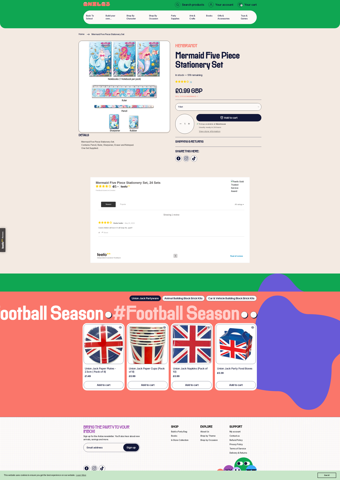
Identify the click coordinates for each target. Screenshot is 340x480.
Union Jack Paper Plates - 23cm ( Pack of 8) (100, 370)
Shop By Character (131, 17)
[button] (189, 4)
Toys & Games (244, 17)
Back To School (90, 17)
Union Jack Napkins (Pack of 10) (190, 370)
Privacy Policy (236, 444)
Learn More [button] (81, 475)
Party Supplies (175, 17)
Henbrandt (186, 46)
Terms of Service (238, 448)
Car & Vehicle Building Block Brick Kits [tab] (231, 298)
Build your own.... (110, 17)
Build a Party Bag (179, 431)
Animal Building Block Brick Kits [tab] (183, 298)
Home (81, 34)
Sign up (131, 447)
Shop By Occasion (153, 17)
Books (209, 15)
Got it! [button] (327, 475)
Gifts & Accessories (224, 17)
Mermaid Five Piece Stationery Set (108, 34)
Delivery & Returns (238, 452)
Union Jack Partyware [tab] (145, 298)
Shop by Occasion (209, 440)
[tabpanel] (170, 356)
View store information (209, 131)
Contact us (235, 435)
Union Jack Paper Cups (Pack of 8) (147, 370)
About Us (204, 431)
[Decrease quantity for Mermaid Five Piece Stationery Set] (179, 124)
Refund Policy (236, 440)
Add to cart (103, 385)
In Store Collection (179, 440)
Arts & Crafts (192, 17)
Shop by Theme (208, 435)
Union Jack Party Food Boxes (234, 368)
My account (235, 431)
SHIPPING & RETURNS (189, 141)
